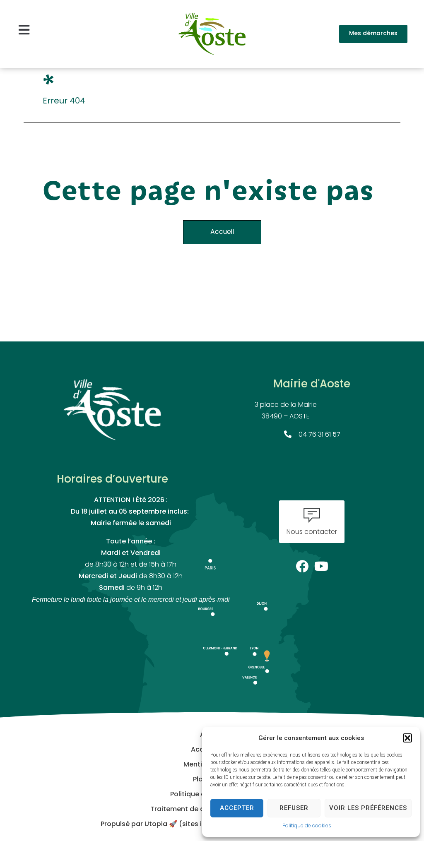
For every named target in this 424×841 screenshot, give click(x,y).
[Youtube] (321, 564)
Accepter (237, 808)
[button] (407, 738)
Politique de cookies (306, 826)
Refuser (293, 808)
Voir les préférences (368, 808)
